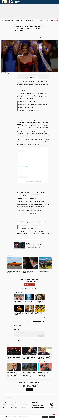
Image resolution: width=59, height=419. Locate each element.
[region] (29, 417)
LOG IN (52, 20)
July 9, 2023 (36, 110)
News (2, 20)
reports (19, 129)
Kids (3, 407)
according (19, 124)
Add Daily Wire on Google (34, 77)
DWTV (22, 20)
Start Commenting (29, 284)
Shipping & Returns (23, 405)
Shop (4, 405)
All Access (12, 20)
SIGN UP (55, 20)
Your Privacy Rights (23, 401)
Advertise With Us (14, 402)
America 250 (17, 20)
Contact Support (14, 407)
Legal (21, 402)
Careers (12, 405)
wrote (22, 210)
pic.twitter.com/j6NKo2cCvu (27, 107)
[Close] (58, 417)
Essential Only (45, 416)
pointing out (43, 192)
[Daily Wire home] (29, 20)
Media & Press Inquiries (24, 404)
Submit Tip (29, 389)
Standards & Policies (23, 407)
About (12, 401)
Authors (12, 404)
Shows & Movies (7, 20)
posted (29, 203)
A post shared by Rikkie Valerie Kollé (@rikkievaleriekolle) (33, 181)
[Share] (44, 37)
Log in (35, 288)
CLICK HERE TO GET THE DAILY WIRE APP (26, 198)
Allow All (51, 416)
